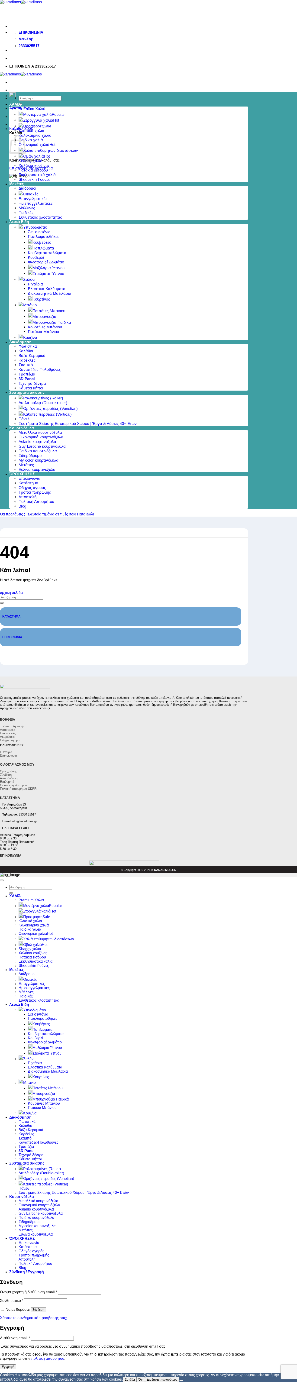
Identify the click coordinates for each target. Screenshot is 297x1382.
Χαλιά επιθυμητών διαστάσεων (50, 150)
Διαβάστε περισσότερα (162, 1379)
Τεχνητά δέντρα (32, 383)
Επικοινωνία (29, 478)
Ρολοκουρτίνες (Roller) (43, 398)
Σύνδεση (6, 775)
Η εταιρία (6, 752)
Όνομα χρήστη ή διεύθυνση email (28, 1292)
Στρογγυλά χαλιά (38, 120)
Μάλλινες (27, 208)
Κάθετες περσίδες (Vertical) (47, 414)
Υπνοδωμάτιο (35, 227)
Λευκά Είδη (19, 222)
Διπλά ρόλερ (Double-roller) (43, 403)
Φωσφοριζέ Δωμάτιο (46, 262)
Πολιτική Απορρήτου (36, 501)
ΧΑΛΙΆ (15, 104)
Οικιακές (30, 194)
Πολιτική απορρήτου (18, 788)
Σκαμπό (26, 365)
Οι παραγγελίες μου (13, 785)
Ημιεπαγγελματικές (36, 203)
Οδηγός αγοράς (32, 487)
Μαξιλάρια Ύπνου (48, 268)
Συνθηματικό (11, 1301)
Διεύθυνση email (15, 1338)
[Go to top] (2, 880)
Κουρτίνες (41, 299)
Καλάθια (26, 351)
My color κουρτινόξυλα (38, 460)
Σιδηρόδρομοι (30, 455)
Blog (22, 506)
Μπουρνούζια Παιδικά (51, 322)
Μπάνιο (30, 305)
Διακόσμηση (20, 342)
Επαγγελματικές (33, 199)
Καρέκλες (27, 360)
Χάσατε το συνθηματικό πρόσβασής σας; (33, 1318)
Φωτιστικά (28, 346)
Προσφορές (33, 126)
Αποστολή (27, 497)
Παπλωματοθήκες (43, 236)
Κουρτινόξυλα (21, 428)
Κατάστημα (28, 483)
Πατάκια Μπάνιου (43, 332)
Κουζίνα (30, 337)
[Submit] (2, 603)
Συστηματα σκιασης (26, 393)
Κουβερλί (36, 257)
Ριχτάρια (35, 284)
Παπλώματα (43, 248)
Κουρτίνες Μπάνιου (45, 327)
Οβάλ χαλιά (33, 156)
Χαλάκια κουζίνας (34, 165)
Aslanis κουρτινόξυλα (37, 442)
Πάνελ (24, 419)
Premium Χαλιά (32, 109)
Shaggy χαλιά (30, 161)
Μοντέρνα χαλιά (37, 114)
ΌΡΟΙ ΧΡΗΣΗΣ (22, 474)
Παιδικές (26, 212)
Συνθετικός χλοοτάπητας (40, 217)
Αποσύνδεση (8, 778)
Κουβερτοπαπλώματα (47, 253)
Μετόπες (26, 465)
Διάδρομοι (27, 188)
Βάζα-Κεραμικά (32, 355)
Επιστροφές (8, 733)
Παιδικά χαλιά (31, 140)
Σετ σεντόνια (39, 232)
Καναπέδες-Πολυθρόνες (40, 369)
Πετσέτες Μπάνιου (48, 311)
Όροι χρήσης (8, 771)
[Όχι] (181, 1380)
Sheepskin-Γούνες (34, 179)
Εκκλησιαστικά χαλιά (37, 175)
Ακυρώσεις (7, 736)
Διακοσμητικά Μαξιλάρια (49, 293)
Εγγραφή (8, 1367)
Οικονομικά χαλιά (34, 144)
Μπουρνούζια (44, 316)
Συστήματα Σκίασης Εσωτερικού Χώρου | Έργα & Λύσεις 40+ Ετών (78, 423)
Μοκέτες (16, 184)
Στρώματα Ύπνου (48, 274)
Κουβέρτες (41, 242)
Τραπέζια (27, 374)
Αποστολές (7, 729)
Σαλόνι (29, 279)
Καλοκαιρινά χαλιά (35, 135)
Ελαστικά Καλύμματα (46, 289)
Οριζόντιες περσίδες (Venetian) (50, 408)
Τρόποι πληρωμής (35, 492)
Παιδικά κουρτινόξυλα (38, 451)
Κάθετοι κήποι (31, 388)
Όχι (141, 1379)
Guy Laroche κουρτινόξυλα (42, 446)
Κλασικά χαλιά (31, 131)
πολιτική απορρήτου (47, 1358)
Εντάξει (130, 1379)
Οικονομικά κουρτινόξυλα (41, 437)
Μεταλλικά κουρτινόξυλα (40, 432)
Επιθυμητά (7, 781)
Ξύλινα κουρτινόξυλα (37, 469)
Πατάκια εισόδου (33, 170)
